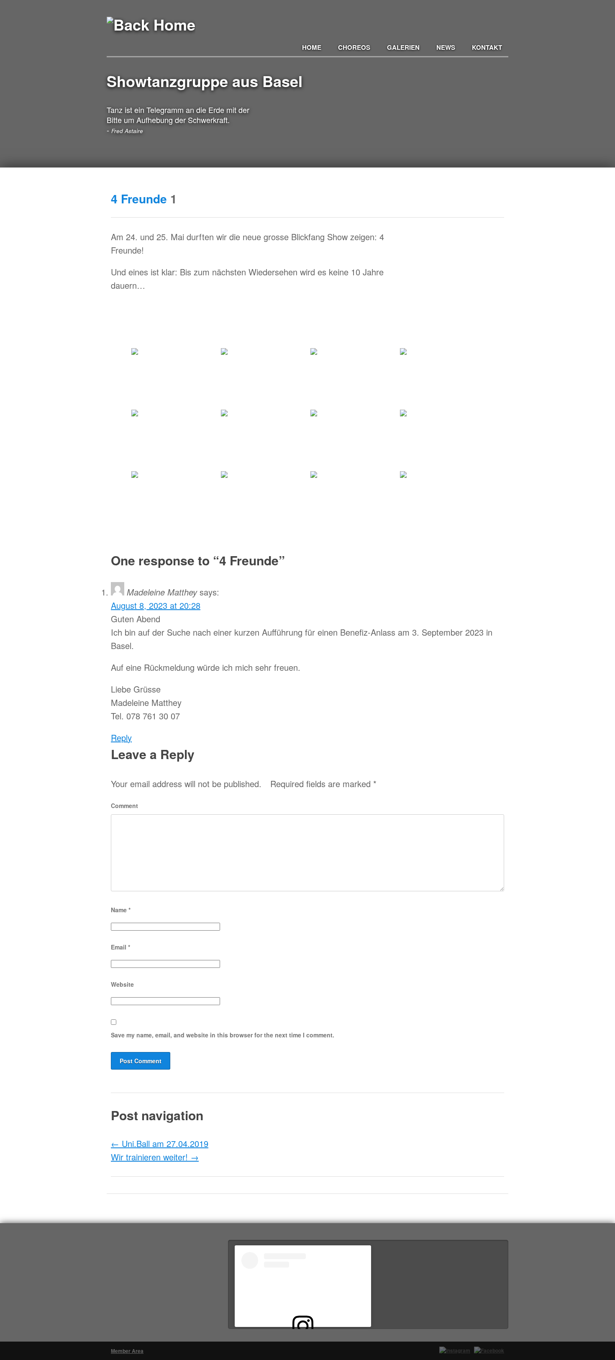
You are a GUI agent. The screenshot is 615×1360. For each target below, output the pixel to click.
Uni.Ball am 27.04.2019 (159, 1143)
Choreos (354, 47)
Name (121, 910)
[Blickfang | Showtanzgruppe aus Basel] (151, 36)
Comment (124, 805)
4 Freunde (139, 198)
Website (122, 984)
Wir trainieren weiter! (155, 1157)
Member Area (127, 1351)
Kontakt (487, 47)
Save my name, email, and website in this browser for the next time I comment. (222, 1035)
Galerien (403, 47)
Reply (121, 737)
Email (120, 947)
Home (311, 47)
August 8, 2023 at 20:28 (155, 605)
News (445, 47)
